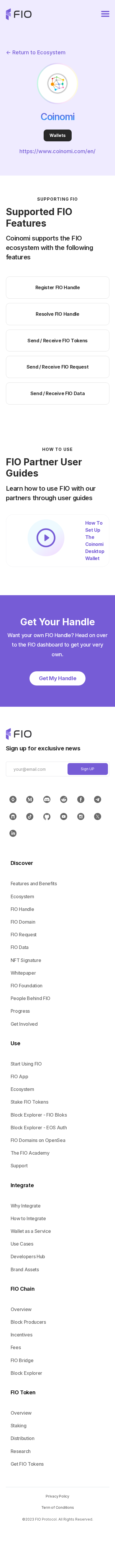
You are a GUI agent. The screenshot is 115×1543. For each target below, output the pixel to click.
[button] (105, 14)
